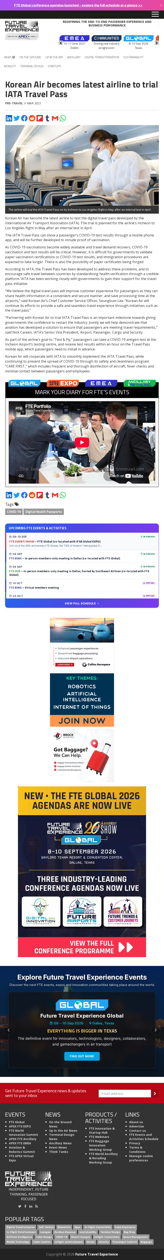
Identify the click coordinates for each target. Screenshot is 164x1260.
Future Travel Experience (96, 1254)
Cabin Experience (125, 1227)
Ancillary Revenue (65, 1232)
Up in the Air (54, 57)
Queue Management (135, 1237)
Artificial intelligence (19, 1237)
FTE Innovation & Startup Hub (102, 1130)
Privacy (134, 1143)
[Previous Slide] (8, 1030)
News (8, 57)
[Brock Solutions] (82, 755)
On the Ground (30, 57)
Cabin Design (44, 1237)
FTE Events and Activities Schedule (143, 1137)
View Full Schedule (80, 603)
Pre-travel (14, 103)
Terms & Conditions (137, 1149)
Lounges (45, 1232)
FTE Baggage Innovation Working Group (100, 1145)
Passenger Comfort (125, 1242)
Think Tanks (58, 1152)
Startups (54, 66)
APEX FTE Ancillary (23, 1139)
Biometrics (64, 1227)
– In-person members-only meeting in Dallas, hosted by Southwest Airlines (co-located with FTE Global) (79, 573)
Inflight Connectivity (106, 1237)
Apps (78, 1227)
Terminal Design (31, 66)
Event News (58, 1147)
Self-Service (46, 1227)
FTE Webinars (99, 1137)
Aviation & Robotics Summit (22, 1149)
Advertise (136, 1126)
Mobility (10, 66)
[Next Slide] (156, 1030)
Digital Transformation (102, 57)
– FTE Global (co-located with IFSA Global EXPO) (54, 541)
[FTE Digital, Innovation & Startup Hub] (82, 699)
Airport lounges (80, 1237)
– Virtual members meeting (34, 587)
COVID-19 (14, 511)
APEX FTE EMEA (20, 1143)
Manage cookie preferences (141, 1158)
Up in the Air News (63, 1131)
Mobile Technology (18, 1242)
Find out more (82, 1056)
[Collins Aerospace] (82, 644)
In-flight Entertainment (21, 1232)
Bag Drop (129, 1232)
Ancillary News (60, 1143)
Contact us (137, 1131)
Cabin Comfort (42, 1242)
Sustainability (133, 57)
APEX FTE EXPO (20, 1126)
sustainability (87, 1232)
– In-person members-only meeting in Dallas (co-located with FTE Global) (64, 558)
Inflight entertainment (69, 1242)
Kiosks (91, 1242)
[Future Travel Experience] (22, 30)
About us (136, 1122)
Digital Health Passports (43, 511)
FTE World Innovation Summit (23, 1133)
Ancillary (74, 57)
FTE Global (17, 1122)
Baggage (146, 1242)
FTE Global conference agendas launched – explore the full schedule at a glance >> (78, 5)
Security (104, 1242)
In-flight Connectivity (98, 1227)
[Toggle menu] (155, 14)
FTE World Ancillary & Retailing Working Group (103, 1158)
